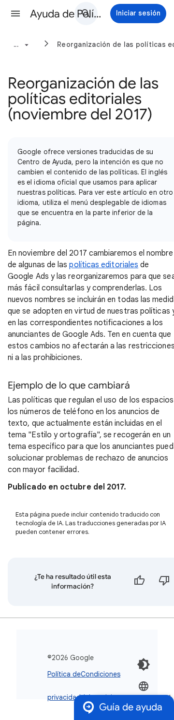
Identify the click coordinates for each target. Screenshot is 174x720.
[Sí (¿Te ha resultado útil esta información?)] (139, 581)
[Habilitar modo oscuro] (143, 664)
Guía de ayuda (130, 707)
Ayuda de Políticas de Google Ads (66, 13)
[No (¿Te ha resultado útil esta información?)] (164, 581)
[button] (15, 13)
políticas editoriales (103, 265)
